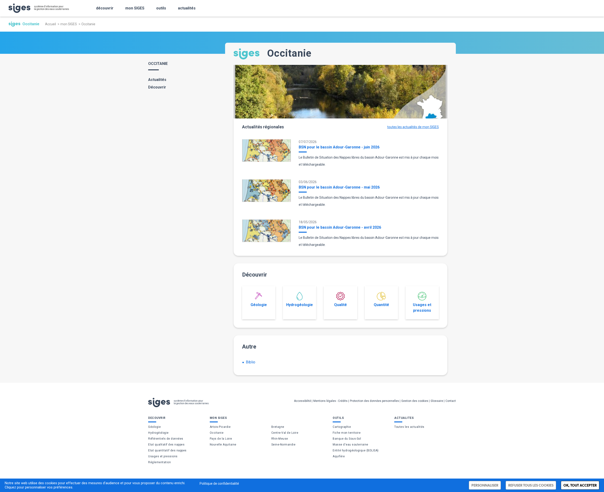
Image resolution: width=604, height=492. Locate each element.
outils (161, 8)
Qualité (340, 305)
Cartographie (342, 427)
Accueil (50, 24)
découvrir (104, 8)
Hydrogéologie (299, 305)
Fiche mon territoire (347, 432)
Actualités (157, 79)
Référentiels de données (165, 438)
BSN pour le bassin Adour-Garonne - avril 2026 (340, 227)
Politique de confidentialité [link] (219, 483)
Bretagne (277, 427)
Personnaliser (484, 485)
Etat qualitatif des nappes (166, 444)
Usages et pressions (422, 308)
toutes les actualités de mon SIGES (413, 127)
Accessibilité (302, 401)
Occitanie (217, 432)
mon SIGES (134, 8)
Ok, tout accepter (580, 485)
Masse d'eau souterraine (350, 444)
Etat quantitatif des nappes (167, 450)
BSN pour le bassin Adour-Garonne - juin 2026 (339, 147)
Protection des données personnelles (374, 401)
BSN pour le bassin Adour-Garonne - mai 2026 (339, 187)
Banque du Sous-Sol (347, 438)
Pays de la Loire (221, 438)
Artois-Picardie (220, 427)
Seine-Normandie (283, 444)
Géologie (259, 305)
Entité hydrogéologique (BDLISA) (356, 450)
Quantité (381, 305)
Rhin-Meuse (279, 438)
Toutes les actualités (409, 427)
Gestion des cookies (414, 401)
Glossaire (437, 401)
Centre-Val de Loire (284, 432)
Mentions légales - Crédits (330, 401)
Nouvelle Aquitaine (223, 444)
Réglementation (159, 462)
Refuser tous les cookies (531, 485)
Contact (450, 401)
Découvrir (157, 87)
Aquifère (339, 456)
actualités (187, 8)
